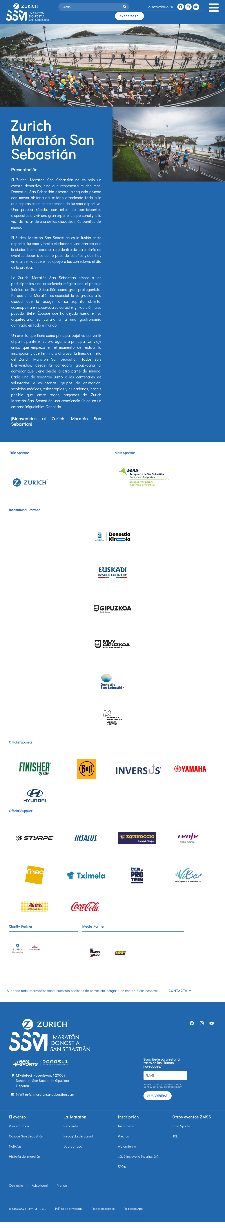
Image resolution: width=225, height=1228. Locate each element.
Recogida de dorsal (78, 1136)
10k (175, 1136)
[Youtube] (196, 7)
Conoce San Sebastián (26, 1136)
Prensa (62, 1185)
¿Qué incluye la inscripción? (138, 1156)
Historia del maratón (24, 1156)
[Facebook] (180, 7)
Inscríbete (126, 1126)
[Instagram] (188, 7)
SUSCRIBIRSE (157, 1095)
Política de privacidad (69, 1208)
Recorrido (71, 1126)
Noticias (15, 1146)
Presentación (19, 1126)
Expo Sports (181, 1126)
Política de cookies (103, 1208)
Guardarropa (73, 1146)
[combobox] (90, 7)
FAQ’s (122, 1166)
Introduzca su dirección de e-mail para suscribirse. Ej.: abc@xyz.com (162, 1085)
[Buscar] (125, 7)
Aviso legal (40, 1185)
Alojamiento (127, 1146)
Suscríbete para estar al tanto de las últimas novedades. (161, 1062)
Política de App (133, 1208)
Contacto (16, 1185)
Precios (123, 1136)
